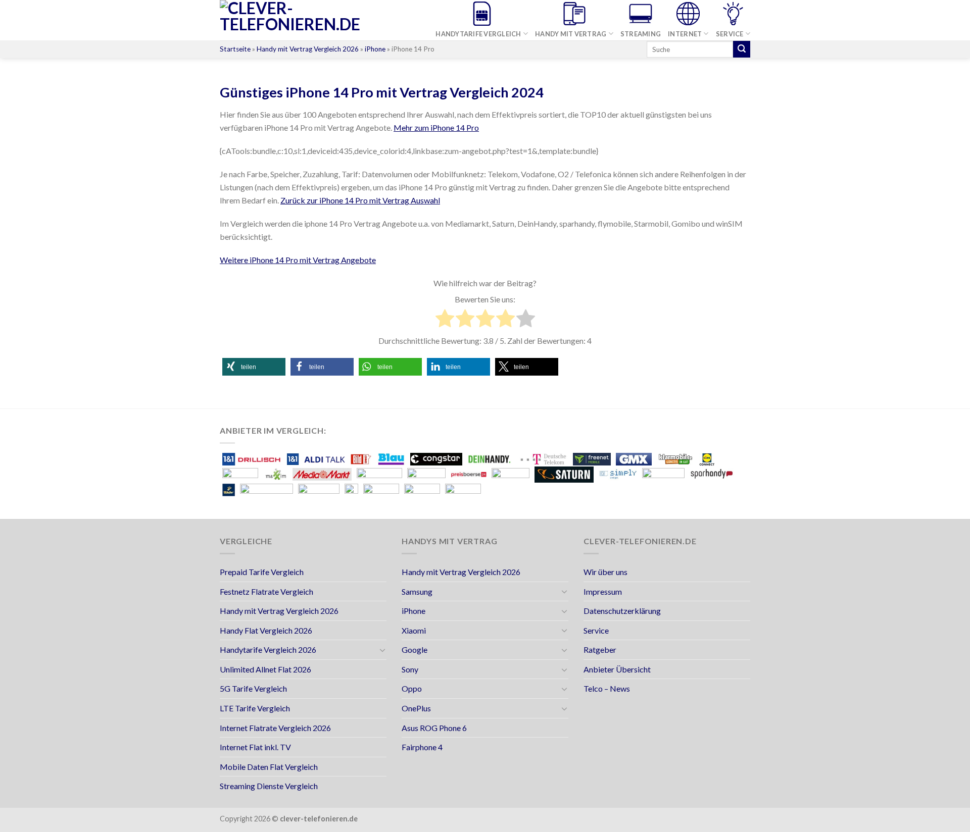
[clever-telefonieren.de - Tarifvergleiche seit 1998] (308, 20)
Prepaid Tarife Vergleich (262, 572)
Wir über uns (605, 572)
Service (730, 34)
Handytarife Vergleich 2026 (268, 649)
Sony (410, 669)
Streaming (640, 34)
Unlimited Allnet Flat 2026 (265, 669)
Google (414, 649)
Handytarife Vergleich (478, 34)
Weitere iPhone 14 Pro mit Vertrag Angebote (298, 260)
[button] (253, 367)
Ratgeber (600, 649)
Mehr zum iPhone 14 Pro (436, 127)
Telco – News (607, 688)
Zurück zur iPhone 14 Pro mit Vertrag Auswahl (360, 200)
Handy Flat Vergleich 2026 (266, 630)
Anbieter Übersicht (617, 669)
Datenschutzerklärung (622, 610)
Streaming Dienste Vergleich (269, 786)
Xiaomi (414, 630)
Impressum (603, 591)
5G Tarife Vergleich (253, 688)
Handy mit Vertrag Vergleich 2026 (308, 49)
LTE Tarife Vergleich (255, 708)
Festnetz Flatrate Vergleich (266, 591)
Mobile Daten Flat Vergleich (269, 766)
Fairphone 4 (422, 747)
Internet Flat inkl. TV (255, 747)
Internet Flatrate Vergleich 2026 (275, 728)
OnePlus (416, 708)
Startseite (235, 49)
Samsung (417, 591)
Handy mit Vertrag (570, 34)
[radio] (444, 320)
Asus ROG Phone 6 (434, 728)
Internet (685, 34)
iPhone (375, 49)
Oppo (412, 688)
